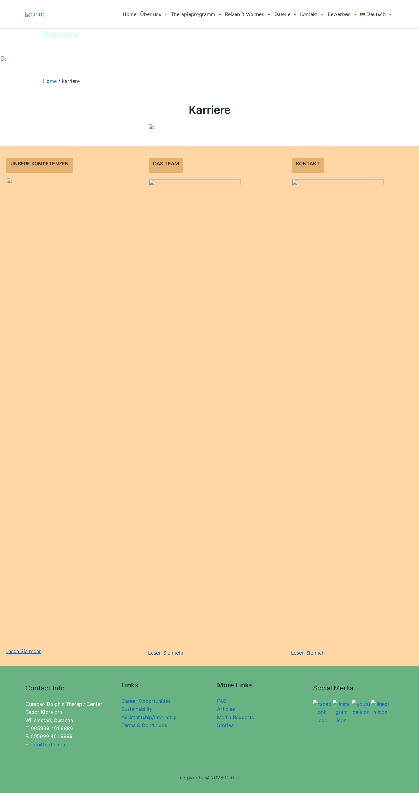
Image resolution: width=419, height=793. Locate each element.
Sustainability (136, 709)
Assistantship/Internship (149, 717)
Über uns (150, 14)
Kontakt (309, 14)
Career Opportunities (146, 701)
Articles (226, 709)
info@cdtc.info (48, 744)
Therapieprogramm (193, 14)
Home (129, 14)
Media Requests (235, 717)
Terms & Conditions (144, 725)
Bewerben (339, 14)
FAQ (221, 701)
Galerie (282, 14)
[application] (164, 14)
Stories (225, 725)
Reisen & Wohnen (244, 14)
